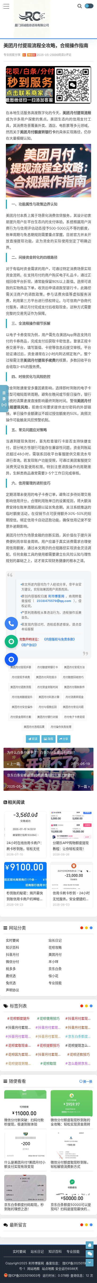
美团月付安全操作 (22, 707)
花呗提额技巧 (50, 1045)
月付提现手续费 (21, 677)
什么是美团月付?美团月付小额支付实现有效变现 (24, 1164)
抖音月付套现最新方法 (50, 1036)
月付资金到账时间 (47, 687)
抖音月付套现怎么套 (20, 1027)
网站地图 (33, 1268)
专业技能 (55, 983)
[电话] (11, 623)
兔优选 (11, 983)
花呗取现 (49, 1063)
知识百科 (12, 947)
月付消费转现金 (74, 697)
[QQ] (11, 659)
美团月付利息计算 (49, 697)
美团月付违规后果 (34, 727)
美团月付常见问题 (73, 707)
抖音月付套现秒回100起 (50, 1054)
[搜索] (80, 6)
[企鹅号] (89, 1245)
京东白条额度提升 (80, 1036)
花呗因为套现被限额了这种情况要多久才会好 (20, 1054)
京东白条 (55, 969)
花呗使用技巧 (50, 1018)
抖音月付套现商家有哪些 (80, 1027)
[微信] (11, 641)
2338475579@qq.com (54, 601)
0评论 (67, 55)
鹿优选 (11, 976)
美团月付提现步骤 (20, 667)
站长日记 (55, 940)
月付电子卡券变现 (74, 717)
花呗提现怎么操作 (80, 1045)
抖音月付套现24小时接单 (80, 1018)
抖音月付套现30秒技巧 (20, 1036)
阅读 (34, 739)
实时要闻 (12, 940)
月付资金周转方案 (20, 717)
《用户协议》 (29, 645)
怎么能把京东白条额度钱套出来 (80, 1063)
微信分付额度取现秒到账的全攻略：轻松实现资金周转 (70, 1122)
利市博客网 (56, 596)
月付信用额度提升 (22, 697)
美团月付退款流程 (20, 687)
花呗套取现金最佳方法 (20, 1045)
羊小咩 (53, 962)
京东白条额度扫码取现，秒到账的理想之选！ (24, 1207)
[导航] (6, 6)
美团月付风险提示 (46, 677)
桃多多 (11, 969)
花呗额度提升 (20, 1018)
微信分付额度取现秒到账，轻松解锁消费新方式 (70, 1164)
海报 (50, 739)
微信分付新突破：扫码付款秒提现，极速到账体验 (24, 1122)
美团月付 (55, 954)
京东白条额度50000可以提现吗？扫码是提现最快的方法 (71, 1207)
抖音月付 (12, 954)
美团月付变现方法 (74, 667)
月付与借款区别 (48, 707)
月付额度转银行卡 (47, 667)
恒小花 (53, 976)
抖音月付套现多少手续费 (50, 1027)
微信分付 (12, 962)
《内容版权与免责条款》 (59, 639)
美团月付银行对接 (47, 717)
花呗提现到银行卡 (20, 1063)
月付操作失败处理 (61, 727)
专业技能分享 (19, 55)
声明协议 (12, 990)
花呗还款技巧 (80, 1054)
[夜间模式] (89, 6)
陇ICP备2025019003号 (24, 1275)
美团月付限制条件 (74, 687)
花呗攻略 (55, 947)
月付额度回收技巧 (73, 677)
